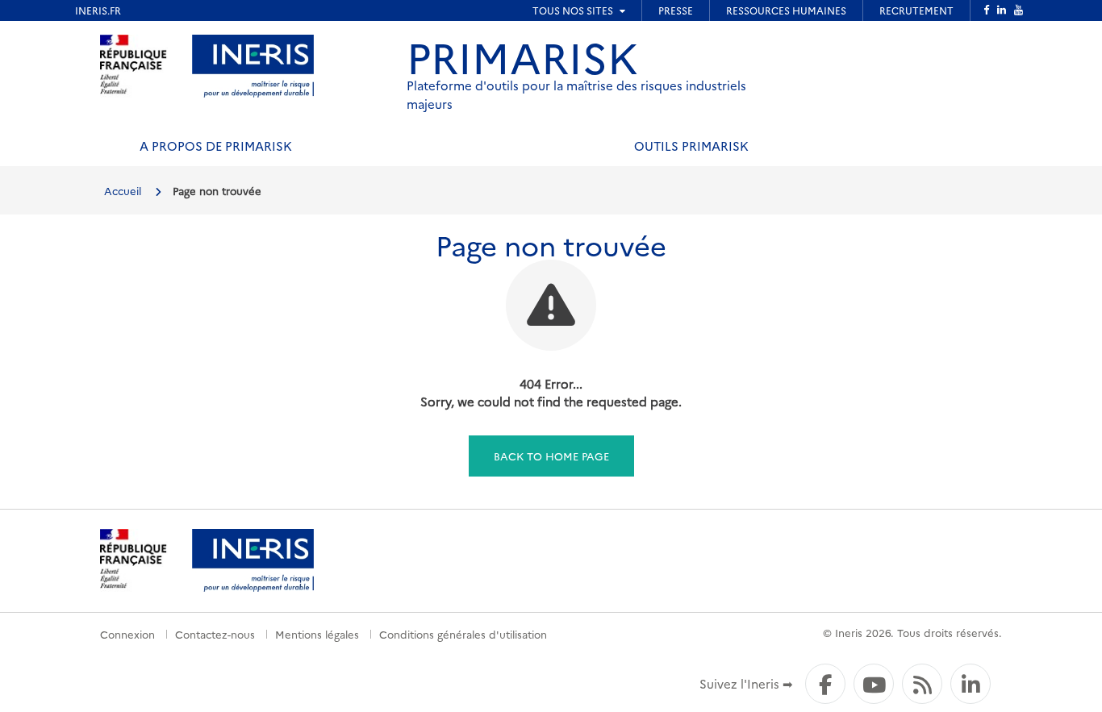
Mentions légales (317, 634)
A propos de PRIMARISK (216, 145)
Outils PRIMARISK (691, 145)
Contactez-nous (215, 634)
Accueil (122, 190)
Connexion (127, 634)
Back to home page (551, 455)
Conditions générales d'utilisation (463, 634)
